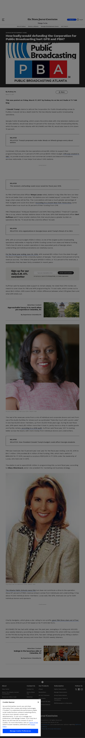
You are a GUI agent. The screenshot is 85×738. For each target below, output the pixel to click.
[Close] (38, 702)
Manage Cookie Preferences (20, 731)
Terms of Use (33, 722)
